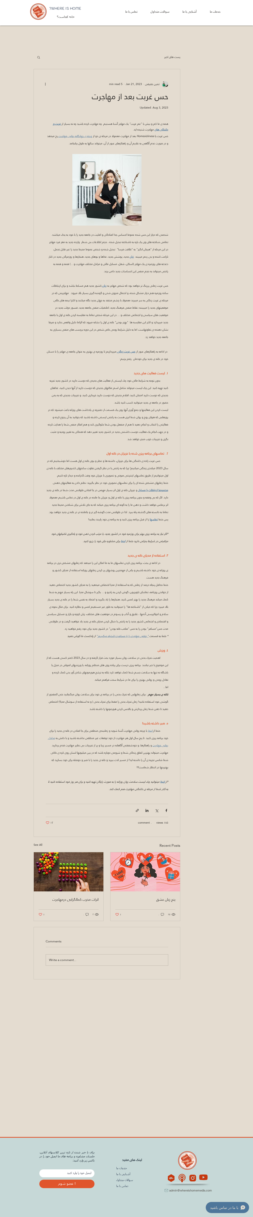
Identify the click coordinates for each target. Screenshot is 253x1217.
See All (38, 845)
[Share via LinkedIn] (147, 810)
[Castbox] (171, 1178)
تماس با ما (122, 1186)
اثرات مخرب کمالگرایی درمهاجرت (75, 899)
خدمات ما (121, 1168)
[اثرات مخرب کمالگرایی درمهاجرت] (68, 871)
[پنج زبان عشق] (145, 871)
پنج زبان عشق (165, 899)
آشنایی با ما (123, 1174)
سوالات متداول (124, 1180)
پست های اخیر (172, 57)
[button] (210, 11)
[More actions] (48, 84)
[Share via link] (137, 810)
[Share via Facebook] (166, 810)
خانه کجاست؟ (65, 16)
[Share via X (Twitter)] (157, 810)
